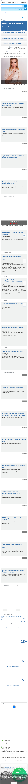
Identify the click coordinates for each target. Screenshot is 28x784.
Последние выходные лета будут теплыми (13, 38)
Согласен (14, 782)
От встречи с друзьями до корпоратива (12, 23)
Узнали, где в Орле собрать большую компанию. (13, 26)
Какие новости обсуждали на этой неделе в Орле (13, 33)
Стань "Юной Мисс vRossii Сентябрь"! (11, 43)
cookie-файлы (13, 775)
